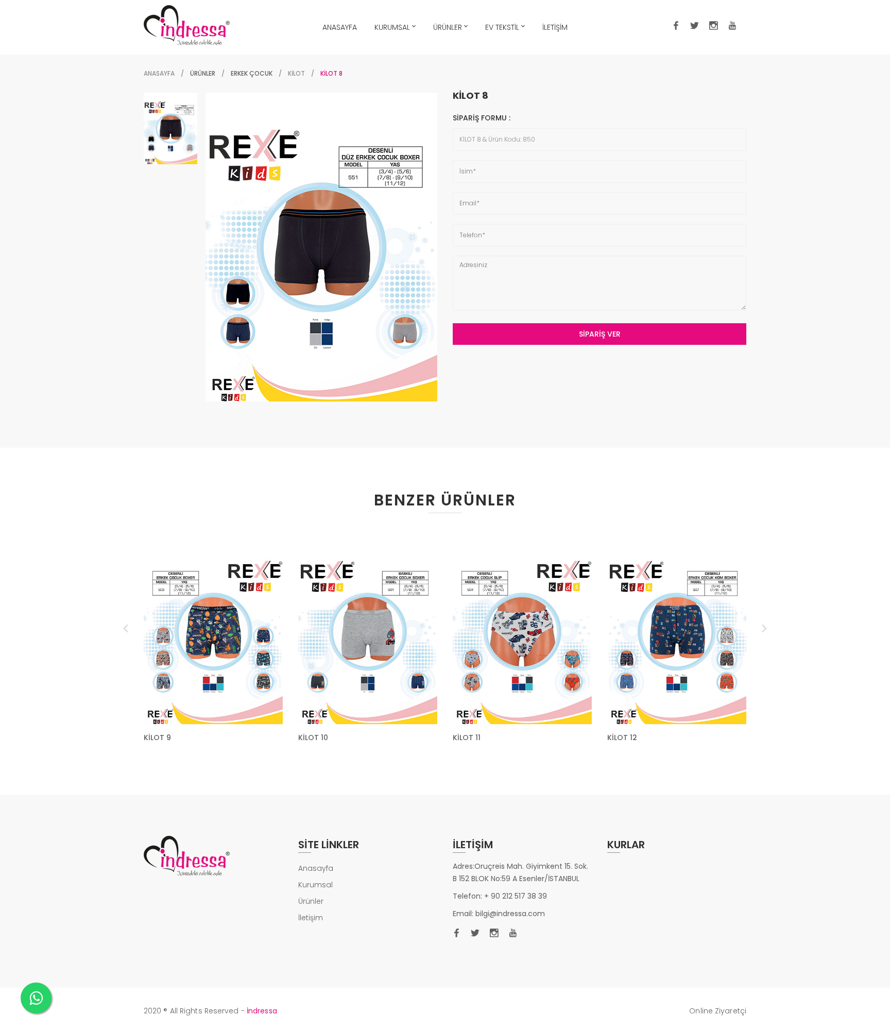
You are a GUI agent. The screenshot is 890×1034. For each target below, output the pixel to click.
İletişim (310, 918)
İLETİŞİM (555, 27)
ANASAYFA (339, 27)
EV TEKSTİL (502, 27)
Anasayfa (159, 73)
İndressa (262, 1011)
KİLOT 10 (313, 737)
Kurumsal (315, 885)
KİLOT (296, 73)
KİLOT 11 (467, 737)
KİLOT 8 (470, 96)
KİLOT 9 (157, 737)
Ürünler (310, 901)
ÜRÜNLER (447, 27)
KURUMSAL (392, 27)
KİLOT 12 (622, 737)
